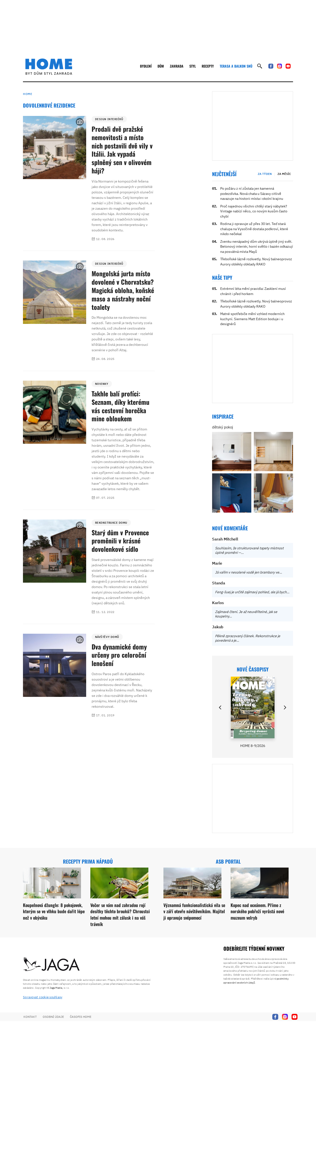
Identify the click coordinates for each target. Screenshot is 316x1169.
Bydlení (146, 66)
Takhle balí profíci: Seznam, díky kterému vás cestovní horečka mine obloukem (120, 406)
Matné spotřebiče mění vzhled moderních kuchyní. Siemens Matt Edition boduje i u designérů (252, 319)
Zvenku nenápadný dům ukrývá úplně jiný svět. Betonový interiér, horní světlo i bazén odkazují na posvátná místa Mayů (256, 246)
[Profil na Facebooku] (270, 66)
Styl (192, 66)
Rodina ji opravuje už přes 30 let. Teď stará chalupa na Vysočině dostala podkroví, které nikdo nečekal (254, 229)
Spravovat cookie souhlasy (42, 997)
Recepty (208, 66)
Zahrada (176, 66)
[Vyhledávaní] (259, 66)
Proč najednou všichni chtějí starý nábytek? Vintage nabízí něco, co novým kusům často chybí (253, 211)
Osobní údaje (53, 1017)
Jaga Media (56, 987)
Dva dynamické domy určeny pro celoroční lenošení (119, 655)
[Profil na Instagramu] (279, 66)
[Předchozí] (220, 707)
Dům (161, 66)
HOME (27, 94)
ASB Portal (228, 861)
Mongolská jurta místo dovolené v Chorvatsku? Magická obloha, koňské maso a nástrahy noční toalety (123, 290)
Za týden (265, 174)
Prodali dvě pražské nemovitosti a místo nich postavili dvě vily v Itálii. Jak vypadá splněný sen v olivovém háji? (122, 149)
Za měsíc (284, 174)
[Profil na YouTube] (288, 66)
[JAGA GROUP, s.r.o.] (51, 964)
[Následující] (285, 707)
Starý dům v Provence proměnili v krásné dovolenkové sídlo (120, 541)
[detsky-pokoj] (231, 451)
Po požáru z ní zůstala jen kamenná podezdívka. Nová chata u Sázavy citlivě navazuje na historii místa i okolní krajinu (251, 193)
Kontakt (30, 1017)
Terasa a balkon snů (236, 66)
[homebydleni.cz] (48, 66)
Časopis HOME (80, 1017)
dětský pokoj (222, 427)
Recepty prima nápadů (88, 861)
